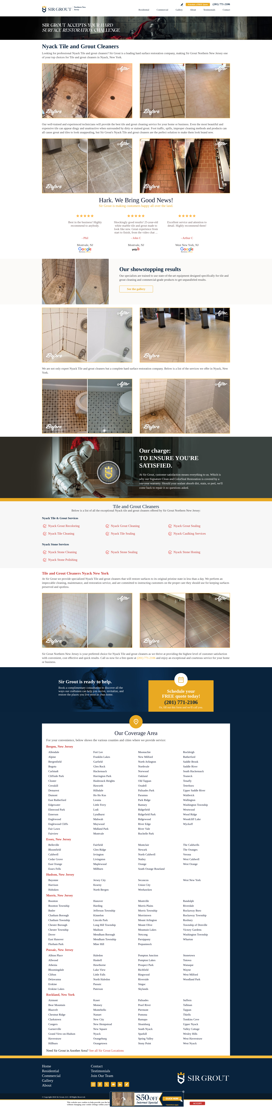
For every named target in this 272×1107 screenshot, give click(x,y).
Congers (53, 1024)
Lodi (95, 809)
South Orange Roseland (151, 868)
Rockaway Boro (192, 910)
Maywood (99, 824)
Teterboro (188, 785)
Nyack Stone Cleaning (62, 552)
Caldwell (53, 854)
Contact (226, 9)
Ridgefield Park (147, 814)
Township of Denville (195, 924)
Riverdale (188, 905)
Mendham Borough (104, 934)
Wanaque (188, 965)
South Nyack (145, 1029)
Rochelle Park (146, 833)
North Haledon (101, 979)
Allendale (53, 752)
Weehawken (145, 889)
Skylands (143, 988)
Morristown (144, 915)
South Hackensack (193, 771)
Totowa (187, 960)
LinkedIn (120, 1084)
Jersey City (99, 880)
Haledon (98, 955)
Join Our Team (102, 1076)
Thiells (187, 1014)
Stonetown (189, 955)
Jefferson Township (104, 910)
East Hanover (56, 939)
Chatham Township (59, 920)
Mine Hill (98, 944)
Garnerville (54, 1029)
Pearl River (144, 1005)
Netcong (143, 934)
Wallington (189, 800)
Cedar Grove (55, 859)
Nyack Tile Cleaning (61, 533)
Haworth (98, 785)
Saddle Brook (190, 761)
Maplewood (100, 864)
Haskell (97, 960)
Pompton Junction (148, 955)
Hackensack (100, 771)
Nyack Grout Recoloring (64, 526)
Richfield (143, 969)
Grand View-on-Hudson (61, 1033)
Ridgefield (144, 809)
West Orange (190, 864)
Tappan (187, 1009)
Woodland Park (191, 979)
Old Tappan (144, 780)
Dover (51, 934)
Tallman (187, 1005)
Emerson (53, 814)
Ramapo (142, 1019)
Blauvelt (53, 1009)
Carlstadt (53, 771)
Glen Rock (99, 766)
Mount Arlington (147, 920)
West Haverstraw (192, 1038)
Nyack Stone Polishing (62, 559)
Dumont (52, 795)
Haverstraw (54, 1038)
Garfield (98, 761)
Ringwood (144, 974)
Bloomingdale (56, 969)
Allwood (53, 960)
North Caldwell (146, 854)
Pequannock (145, 944)
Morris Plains (145, 905)
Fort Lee (98, 752)
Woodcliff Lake (192, 819)
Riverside (143, 979)
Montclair (143, 844)
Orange (142, 864)
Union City (144, 884)
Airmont (53, 1000)
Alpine (52, 756)
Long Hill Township (104, 924)
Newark (142, 849)
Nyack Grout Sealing (187, 526)
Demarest (53, 790)
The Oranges (190, 849)
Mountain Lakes (147, 929)
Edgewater (54, 804)
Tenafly (187, 780)
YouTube (113, 1084)
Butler (51, 910)
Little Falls (99, 974)
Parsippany (144, 939)
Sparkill (142, 1033)
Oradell (142, 785)
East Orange (55, 864)
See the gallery (136, 289)
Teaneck (187, 776)
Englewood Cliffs (58, 824)
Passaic (97, 984)
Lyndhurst (99, 814)
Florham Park (56, 944)
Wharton (188, 939)
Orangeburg (100, 1038)
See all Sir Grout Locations (106, 1050)
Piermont (143, 1009)
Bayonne (53, 880)
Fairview (53, 833)
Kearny (97, 884)
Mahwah (98, 819)
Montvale (98, 833)
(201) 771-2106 (221, 4)
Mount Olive (145, 924)
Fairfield (98, 844)
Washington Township (195, 804)
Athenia (52, 965)
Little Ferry (99, 804)
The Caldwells (191, 844)
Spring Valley (145, 1038)
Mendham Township (104, 939)
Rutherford (189, 756)
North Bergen (101, 889)
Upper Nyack (190, 1024)
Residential (144, 9)
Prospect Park (146, 965)
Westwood (189, 809)
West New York (192, 880)
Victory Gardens (192, 929)
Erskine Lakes (56, 988)
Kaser (96, 1000)
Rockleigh (188, 752)
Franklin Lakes (101, 756)
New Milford (145, 756)
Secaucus (143, 880)
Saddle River (190, 766)
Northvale (143, 766)
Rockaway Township (194, 915)
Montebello (99, 1009)
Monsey (97, 1005)
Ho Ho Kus (99, 795)
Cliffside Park (56, 776)
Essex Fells (54, 868)
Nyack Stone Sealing (124, 552)
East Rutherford (57, 800)
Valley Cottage (191, 1029)
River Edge (144, 824)
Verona (187, 854)
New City (98, 1019)
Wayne (187, 969)
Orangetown (100, 1043)
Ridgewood (144, 819)
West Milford (190, 974)
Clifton (52, 974)
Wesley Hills (190, 1033)
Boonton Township (58, 905)
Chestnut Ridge (56, 1014)
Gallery (179, 9)
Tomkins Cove (191, 1019)
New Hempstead (102, 1024)
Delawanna (54, 979)
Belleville (53, 844)
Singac (142, 984)
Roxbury (188, 920)
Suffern (187, 1000)
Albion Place (55, 955)
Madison (98, 929)
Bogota (52, 766)
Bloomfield (54, 849)
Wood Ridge (190, 814)
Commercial (162, 9)
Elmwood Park (56, 809)
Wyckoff (188, 824)
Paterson (98, 988)
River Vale (144, 828)
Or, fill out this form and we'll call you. (181, 707)
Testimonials (209, 9)
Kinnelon (98, 915)
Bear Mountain (56, 1005)
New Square (100, 1029)
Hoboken (53, 889)
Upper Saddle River (194, 790)
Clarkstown (54, 1019)
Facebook (100, 1084)
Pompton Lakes (146, 960)
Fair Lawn (54, 828)
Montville (143, 901)
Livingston (99, 859)
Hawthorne (99, 965)
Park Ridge (144, 800)
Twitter (106, 1084)
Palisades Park (146, 790)
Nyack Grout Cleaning (125, 526)
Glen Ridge (99, 849)
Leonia (97, 800)
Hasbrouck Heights (104, 780)
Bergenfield (55, 761)
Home (46, 1066)
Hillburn (53, 1043)
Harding (97, 905)
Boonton (53, 901)
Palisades (143, 1000)
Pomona (142, 1014)
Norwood (143, 771)
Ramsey (142, 804)
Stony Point (144, 1043)
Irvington (98, 854)
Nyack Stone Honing (187, 552)
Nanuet (97, 1014)
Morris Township (147, 910)
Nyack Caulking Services (190, 533)
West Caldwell (191, 859)
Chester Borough (57, 924)
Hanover (98, 901)
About (193, 9)
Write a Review (182, 4)
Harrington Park (102, 776)
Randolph (188, 901)
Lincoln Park (100, 920)
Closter (52, 780)
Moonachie (144, 752)
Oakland (143, 776)
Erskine (52, 984)
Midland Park (100, 828)
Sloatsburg (144, 1024)
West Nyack (190, 1043)
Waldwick (188, 795)
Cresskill (53, 785)
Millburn (98, 868)
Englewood (54, 819)
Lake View (99, 969)
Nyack (97, 1033)
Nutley (142, 859)
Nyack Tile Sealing (123, 533)
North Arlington (147, 761)
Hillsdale (98, 790)
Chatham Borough (58, 915)
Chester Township (58, 929)
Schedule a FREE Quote (198, 4)
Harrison (53, 884)
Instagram (93, 1084)
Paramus (143, 795)
